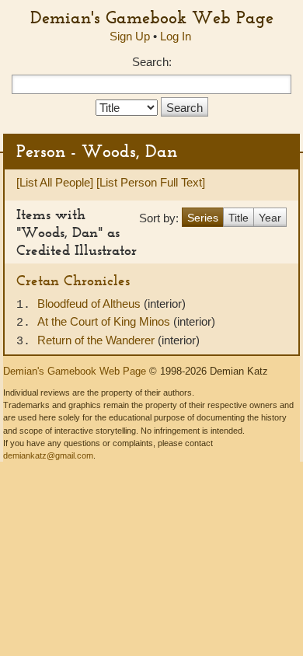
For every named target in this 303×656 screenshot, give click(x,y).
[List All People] (54, 182)
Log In (175, 36)
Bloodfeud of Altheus (90, 303)
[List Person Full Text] (150, 182)
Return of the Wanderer (97, 340)
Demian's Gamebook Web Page (151, 17)
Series (202, 217)
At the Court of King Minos (105, 321)
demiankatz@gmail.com (48, 455)
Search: (152, 61)
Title (238, 217)
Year (270, 217)
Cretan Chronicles (73, 280)
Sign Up (130, 36)
